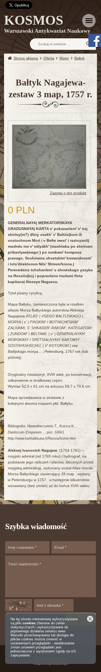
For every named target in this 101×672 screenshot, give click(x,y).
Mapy (64, 58)
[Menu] (89, 20)
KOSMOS (47, 25)
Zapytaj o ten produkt (68, 193)
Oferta (48, 58)
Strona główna (25, 58)
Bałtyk (79, 58)
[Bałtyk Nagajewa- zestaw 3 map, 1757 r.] (49, 156)
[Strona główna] (10, 58)
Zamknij (90, 619)
